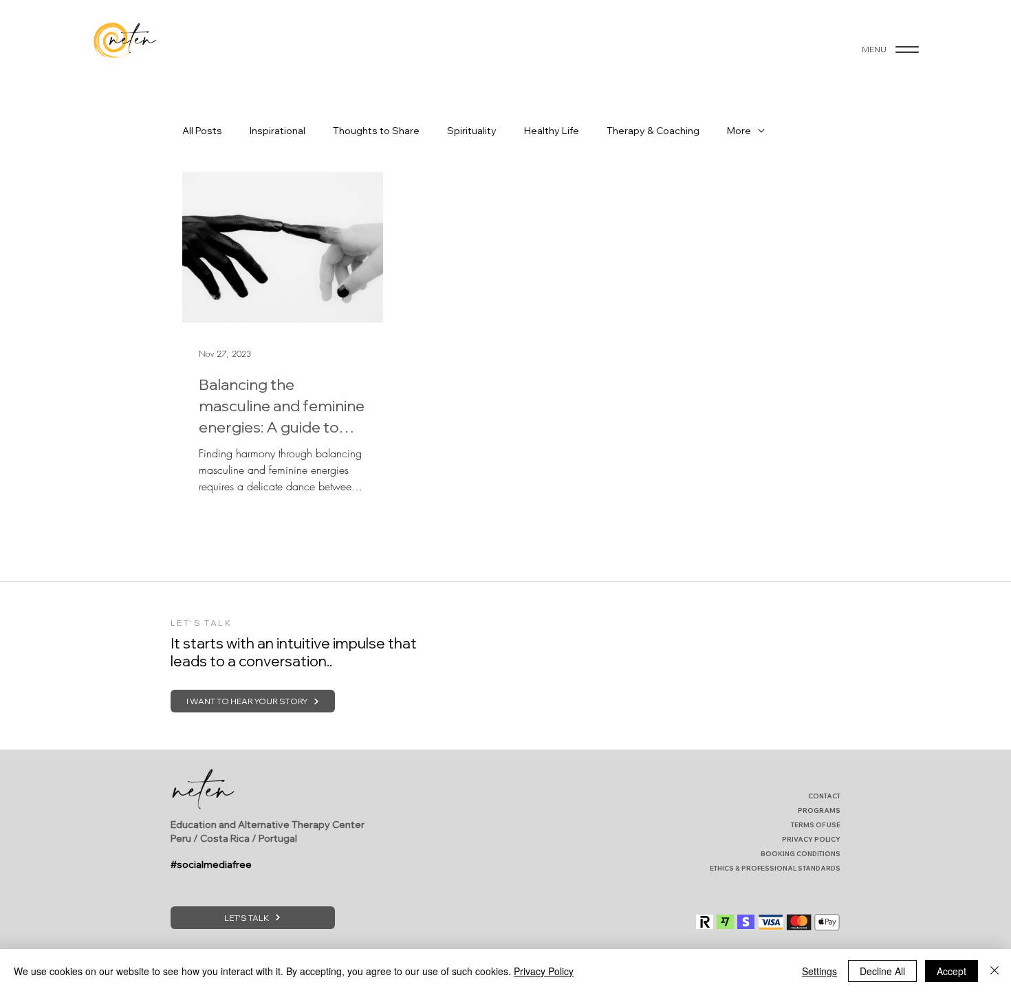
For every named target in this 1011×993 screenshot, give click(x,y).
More (739, 131)
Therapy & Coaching (653, 131)
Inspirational (277, 131)
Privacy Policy (544, 971)
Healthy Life (551, 131)
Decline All (882, 971)
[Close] (994, 971)
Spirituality (472, 131)
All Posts (202, 131)
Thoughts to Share (376, 131)
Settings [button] (819, 971)
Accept (951, 971)
